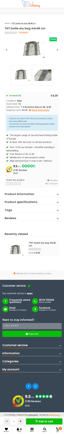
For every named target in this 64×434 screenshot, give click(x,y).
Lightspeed (33, 415)
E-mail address (11, 326)
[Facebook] (28, 386)
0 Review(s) (23, 32)
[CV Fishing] (32, 4)
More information (41, 110)
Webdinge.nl (54, 415)
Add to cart (45, 421)
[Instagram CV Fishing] (35, 386)
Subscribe (34, 334)
